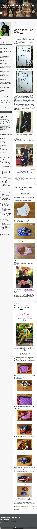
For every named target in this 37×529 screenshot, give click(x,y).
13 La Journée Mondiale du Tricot (5, 86)
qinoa (3, 213)
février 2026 (3, 142)
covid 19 (19, 179)
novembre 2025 (4, 146)
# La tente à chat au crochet (4, 133)
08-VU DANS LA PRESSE (5, 75)
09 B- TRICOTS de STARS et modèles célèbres (6, 78)
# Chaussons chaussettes (4, 119)
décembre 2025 (4, 145)
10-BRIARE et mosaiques (5, 80)
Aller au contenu (2, 0)
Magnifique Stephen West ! (7, 193)
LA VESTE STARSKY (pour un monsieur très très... (6, 180)
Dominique (4, 170)
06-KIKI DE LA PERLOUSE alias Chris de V (5, 69)
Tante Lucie (4, 198)
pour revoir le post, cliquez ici (24, 314)
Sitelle (3, 178)
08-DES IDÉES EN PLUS (5, 74)
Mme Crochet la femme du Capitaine (17, 5)
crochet (2, 98)
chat (7, 100)
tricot (7, 102)
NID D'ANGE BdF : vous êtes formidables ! (7, 187)
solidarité (2, 102)
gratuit (10, 98)
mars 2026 (3, 141)
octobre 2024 (4, 152)
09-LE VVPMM (3, 79)
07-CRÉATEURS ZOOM (5, 72)
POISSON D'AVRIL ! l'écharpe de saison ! (6, 222)
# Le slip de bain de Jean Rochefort (6, 134)
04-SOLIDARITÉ (3, 60)
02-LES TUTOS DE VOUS (5, 57)
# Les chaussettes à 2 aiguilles (5, 130)
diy (9, 102)
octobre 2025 (4, 148)
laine (4, 100)
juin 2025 (3, 150)
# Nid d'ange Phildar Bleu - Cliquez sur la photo (6, 123)
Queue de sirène (5, 204)
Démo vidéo (3, 91)
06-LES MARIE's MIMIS (5, 71)
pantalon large (31, 177)
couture (26, 179)
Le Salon (2, 93)
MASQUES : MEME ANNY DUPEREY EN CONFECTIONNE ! (24, 306)
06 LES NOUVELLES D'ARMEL (6, 66)
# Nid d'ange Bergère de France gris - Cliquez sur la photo (6, 121)
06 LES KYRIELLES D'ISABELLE (6, 64)
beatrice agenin (26, 178)
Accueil (1, 17)
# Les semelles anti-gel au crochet (5, 131)
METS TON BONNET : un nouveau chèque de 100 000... (7, 214)
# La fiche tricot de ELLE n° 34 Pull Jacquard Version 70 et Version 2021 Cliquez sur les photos (6, 125)
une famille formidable (20, 178)
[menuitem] (2, 18)
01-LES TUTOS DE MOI (5, 56)
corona (22, 179)
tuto (1, 100)
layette (6, 98)
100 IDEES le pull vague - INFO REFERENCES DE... (6, 164)
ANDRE (3, 185)
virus (24, 179)
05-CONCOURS (3, 61)
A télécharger (3, 90)
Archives (5, 17)
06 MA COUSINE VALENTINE (5, 67)
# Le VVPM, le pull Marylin (4, 129)
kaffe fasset (32, 178)
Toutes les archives (5, 153)
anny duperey (27, 177)
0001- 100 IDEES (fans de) (5, 50)
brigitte (3, 162)
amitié (28, 179)
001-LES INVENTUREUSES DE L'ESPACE (5, 52)
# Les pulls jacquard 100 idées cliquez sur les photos (5, 128)
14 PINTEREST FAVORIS (5, 87)
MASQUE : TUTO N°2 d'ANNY (23, 188)
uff (16, 178)
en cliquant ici (32, 503)
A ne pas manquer (4, 88)
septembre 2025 (4, 149)
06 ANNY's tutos (4, 63)
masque (17, 179)
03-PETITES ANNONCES (5, 59)
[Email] (1, 13)
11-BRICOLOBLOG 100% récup (6, 82)
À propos (9, 17)
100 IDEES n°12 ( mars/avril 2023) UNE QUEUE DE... (6, 207)
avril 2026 (3, 139)
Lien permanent (17, 294)
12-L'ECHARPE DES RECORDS (6, 83)
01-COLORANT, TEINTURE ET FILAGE (5, 54)
